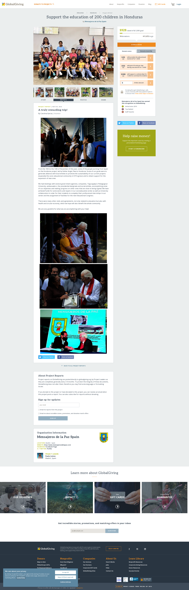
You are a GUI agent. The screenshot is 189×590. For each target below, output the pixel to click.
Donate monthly (146, 51)
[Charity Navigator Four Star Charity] (120, 579)
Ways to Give (41, 562)
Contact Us (109, 571)
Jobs (107, 565)
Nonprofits (120, 4)
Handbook (63, 568)
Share (103, 100)
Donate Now (136, 45)
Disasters (142, 4)
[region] (40, 577)
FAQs (107, 568)
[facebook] (129, 549)
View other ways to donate (144, 93)
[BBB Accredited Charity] (135, 579)
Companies (131, 4)
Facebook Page (51, 447)
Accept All (65, 572)
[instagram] (137, 549)
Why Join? (63, 565)
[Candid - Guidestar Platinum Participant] (126, 579)
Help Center (114, 548)
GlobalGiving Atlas (89, 571)
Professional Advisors (44, 568)
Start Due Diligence (66, 562)
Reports (63, 100)
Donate (43, 4)
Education (80, 13)
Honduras (93, 13)
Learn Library (136, 559)
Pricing (142, 586)
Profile (49, 449)
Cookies (131, 586)
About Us (111, 559)
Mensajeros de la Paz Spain (95, 21)
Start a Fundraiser (137, 149)
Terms (137, 586)
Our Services (87, 562)
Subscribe (112, 531)
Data (150, 586)
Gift (161, 4)
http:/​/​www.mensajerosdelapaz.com (57, 445)
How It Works (110, 562)
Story (43, 100)
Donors (41, 559)
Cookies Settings (65, 582)
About (111, 4)
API (147, 586)
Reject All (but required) (65, 577)
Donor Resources (134, 568)
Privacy (125, 586)
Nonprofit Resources (135, 562)
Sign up (53, 418)
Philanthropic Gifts (43, 565)
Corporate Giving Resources (138, 565)
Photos (83, 100)
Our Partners (87, 565)
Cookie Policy (21, 578)
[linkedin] (145, 549)
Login (179, 4)
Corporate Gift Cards (90, 568)
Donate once (127, 51)
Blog (149, 4)
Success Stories (134, 571)
